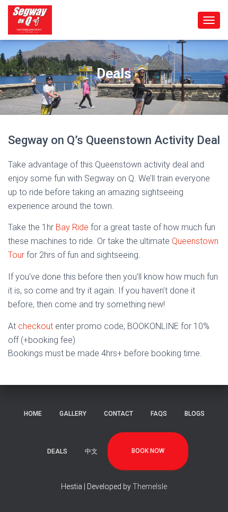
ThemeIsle (150, 486)
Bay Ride (72, 227)
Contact (118, 413)
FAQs (159, 413)
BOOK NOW (147, 451)
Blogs (195, 413)
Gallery (72, 413)
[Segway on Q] (34, 20)
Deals (57, 451)
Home (33, 413)
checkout (35, 326)
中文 (91, 451)
